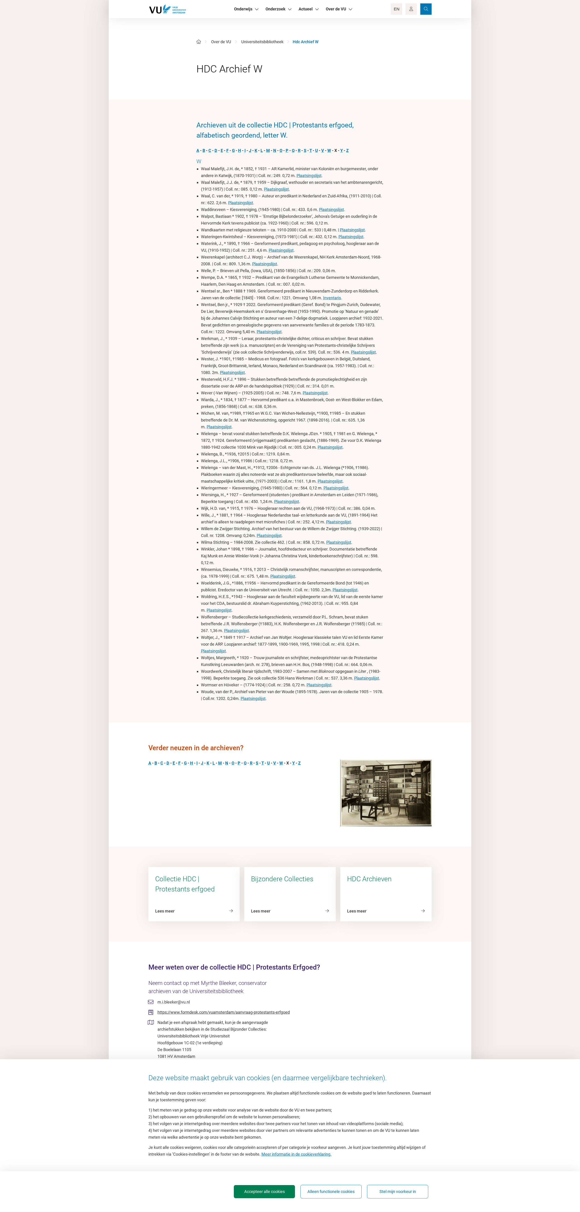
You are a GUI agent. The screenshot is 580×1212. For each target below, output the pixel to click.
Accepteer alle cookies (264, 1191)
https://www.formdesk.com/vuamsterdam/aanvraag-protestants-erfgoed (223, 1012)
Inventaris (332, 297)
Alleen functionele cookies (331, 1191)
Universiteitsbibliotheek (262, 41)
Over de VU (221, 41)
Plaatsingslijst (309, 175)
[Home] (198, 41)
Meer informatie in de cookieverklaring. (296, 1154)
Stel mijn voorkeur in (397, 1191)
